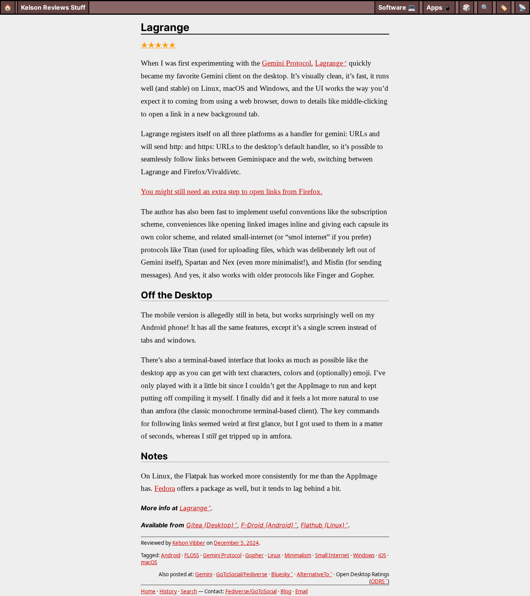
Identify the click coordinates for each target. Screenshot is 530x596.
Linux (274, 555)
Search (189, 591)
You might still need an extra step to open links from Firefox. (231, 191)
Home (148, 591)
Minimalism (297, 555)
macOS (149, 562)
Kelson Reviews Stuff (53, 7)
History (168, 591)
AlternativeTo (313, 574)
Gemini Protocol (286, 63)
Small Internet (332, 555)
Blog (286, 591)
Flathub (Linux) (323, 525)
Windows (363, 555)
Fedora (164, 488)
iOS (382, 555)
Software (397, 7)
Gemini (203, 574)
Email (301, 591)
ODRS (378, 581)
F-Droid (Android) (267, 525)
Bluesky (280, 574)
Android (170, 555)
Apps (439, 7)
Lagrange (165, 27)
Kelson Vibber (188, 542)
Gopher (254, 555)
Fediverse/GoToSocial (251, 591)
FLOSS (191, 555)
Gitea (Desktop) (210, 525)
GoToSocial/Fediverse (241, 574)
